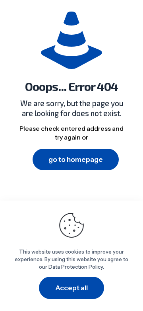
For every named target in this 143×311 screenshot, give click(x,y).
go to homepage (75, 159)
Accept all (71, 288)
